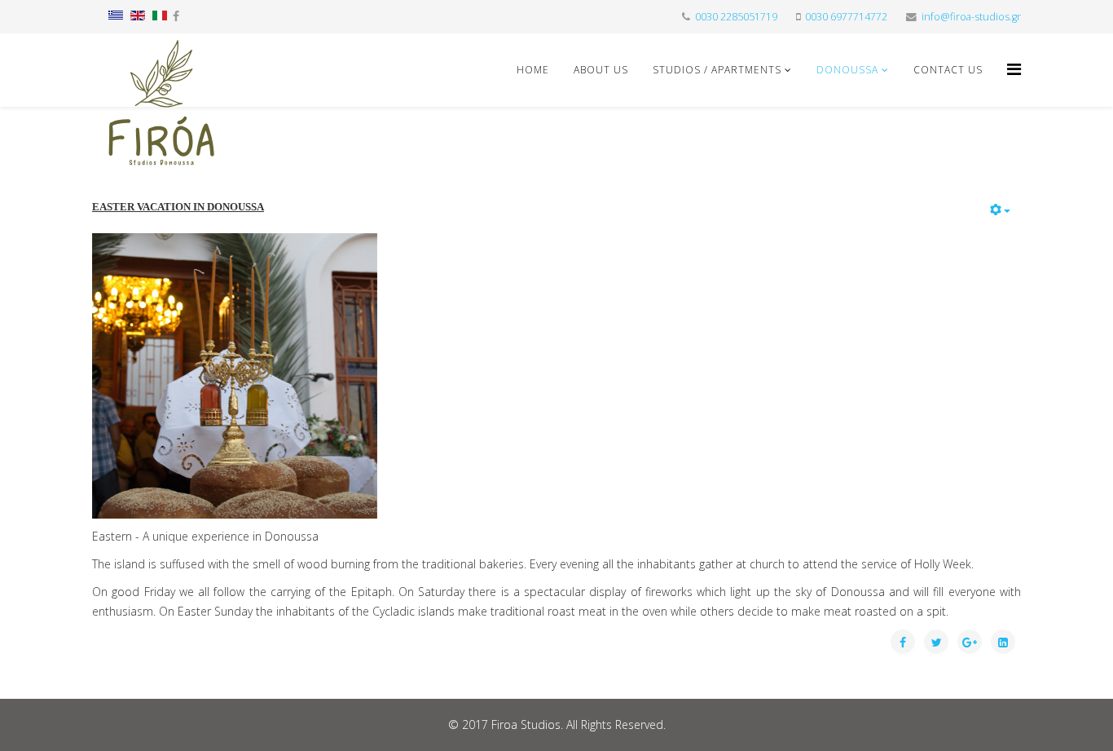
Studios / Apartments (717, 70)
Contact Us (948, 70)
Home (533, 70)
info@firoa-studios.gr (971, 17)
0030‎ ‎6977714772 (846, 17)
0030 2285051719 (736, 17)
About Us (601, 70)
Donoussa (847, 70)
